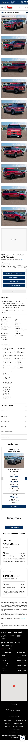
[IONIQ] (19, 636)
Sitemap (7, 723)
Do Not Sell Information (14, 729)
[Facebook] (12, 704)
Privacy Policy (7, 720)
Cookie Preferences (14, 732)
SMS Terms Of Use (18, 726)
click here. (23, 618)
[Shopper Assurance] (11, 636)
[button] (14, 686)
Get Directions (6, 645)
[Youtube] (16, 704)
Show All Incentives (14, 527)
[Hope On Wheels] (3, 638)
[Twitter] (14, 704)
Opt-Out (7, 726)
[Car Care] (3, 636)
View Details (14, 506)
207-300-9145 (7, 652)
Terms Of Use (19, 720)
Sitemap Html (18, 723)
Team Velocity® (12, 735)
